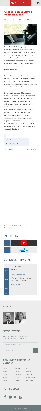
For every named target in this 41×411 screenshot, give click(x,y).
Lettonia (29, 368)
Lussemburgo (31, 377)
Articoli (14, 225)
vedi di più (15, 284)
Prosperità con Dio (18, 275)
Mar (6, 270)
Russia (5, 380)
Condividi (10, 140)
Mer (6, 275)
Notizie (15, 20)
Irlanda (5, 377)
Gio (6, 279)
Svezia (16, 377)
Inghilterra (17, 380)
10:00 (13, 270)
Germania (29, 380)
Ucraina (28, 371)
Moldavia (17, 368)
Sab (6, 288)
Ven (6, 284)
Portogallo (17, 374)
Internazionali (8, 20)
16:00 (17, 270)
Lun (6, 266)
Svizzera (29, 374)
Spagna (5, 371)
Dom (6, 293)
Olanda (5, 368)
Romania (17, 371)
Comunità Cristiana (22, 3)
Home (6, 225)
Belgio (5, 374)
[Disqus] (20, 192)
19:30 (21, 270)
